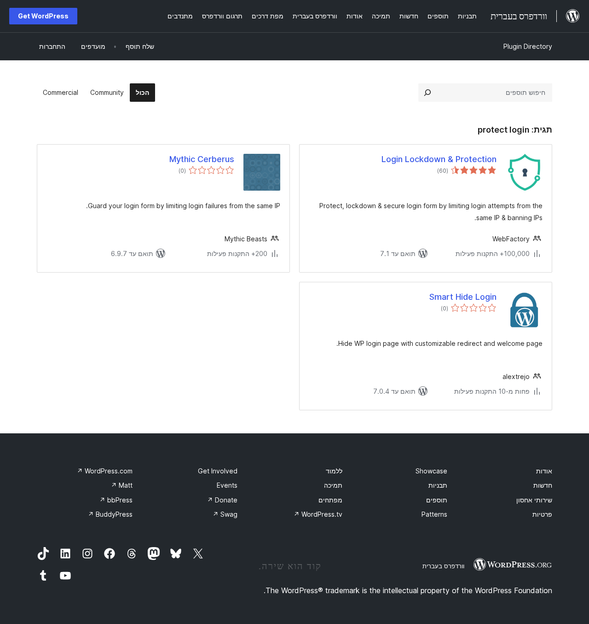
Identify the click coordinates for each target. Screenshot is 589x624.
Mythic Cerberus (201, 159)
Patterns (434, 514)
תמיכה (333, 485)
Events (227, 485)
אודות (544, 471)
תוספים (436, 500)
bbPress (116, 500)
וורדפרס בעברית (443, 566)
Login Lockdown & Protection (439, 159)
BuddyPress (110, 514)
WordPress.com (105, 471)
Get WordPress (43, 16)
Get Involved (217, 471)
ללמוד (334, 471)
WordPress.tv (318, 514)
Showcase (431, 471)
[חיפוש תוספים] (427, 92)
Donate (222, 500)
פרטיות (542, 514)
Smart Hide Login (463, 297)
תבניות (437, 485)
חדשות (542, 485)
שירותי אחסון (534, 500)
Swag (225, 514)
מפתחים (330, 500)
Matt (122, 485)
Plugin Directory (527, 46)
